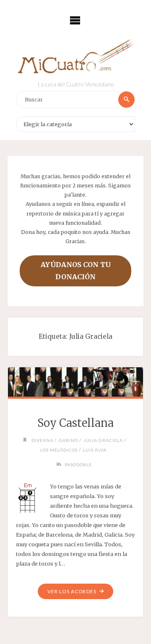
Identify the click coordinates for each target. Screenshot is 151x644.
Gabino (68, 440)
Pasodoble (78, 464)
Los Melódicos (59, 449)
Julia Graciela (103, 440)
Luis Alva (95, 449)
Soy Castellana (75, 423)
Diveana (42, 440)
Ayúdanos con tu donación (76, 270)
